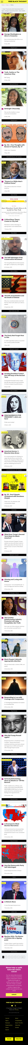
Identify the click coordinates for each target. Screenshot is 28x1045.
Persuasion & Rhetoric (7, 277)
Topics (7, 5)
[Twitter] (16, 1005)
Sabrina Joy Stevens (14, 634)
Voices (7, 1027)
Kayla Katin (14, 509)
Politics (3, 126)
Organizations (8, 1025)
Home (3, 5)
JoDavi (14, 877)
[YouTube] (12, 1005)
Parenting (4, 640)
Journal (7, 1018)
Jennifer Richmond (10, 470)
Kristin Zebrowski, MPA (14, 311)
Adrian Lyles (14, 911)
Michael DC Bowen (14, 84)
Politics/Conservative (7, 238)
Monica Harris (14, 951)
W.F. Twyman (19, 156)
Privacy (17, 1009)
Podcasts (7, 1022)
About (16, 1018)
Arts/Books (4, 432)
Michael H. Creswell (14, 349)
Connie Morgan (14, 672)
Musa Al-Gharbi (14, 799)
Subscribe (17, 1025)
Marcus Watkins (14, 271)
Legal (3, 89)
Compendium (18, 1020)
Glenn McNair (14, 194)
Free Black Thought (17, 1)
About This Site (19, 1022)
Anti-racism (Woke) (6, 760)
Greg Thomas (14, 711)
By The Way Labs (15, 1012)
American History (6, 15)
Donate (14, 994)
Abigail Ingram (14, 47)
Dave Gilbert (14, 233)
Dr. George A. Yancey (14, 593)
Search (7, 1029)
